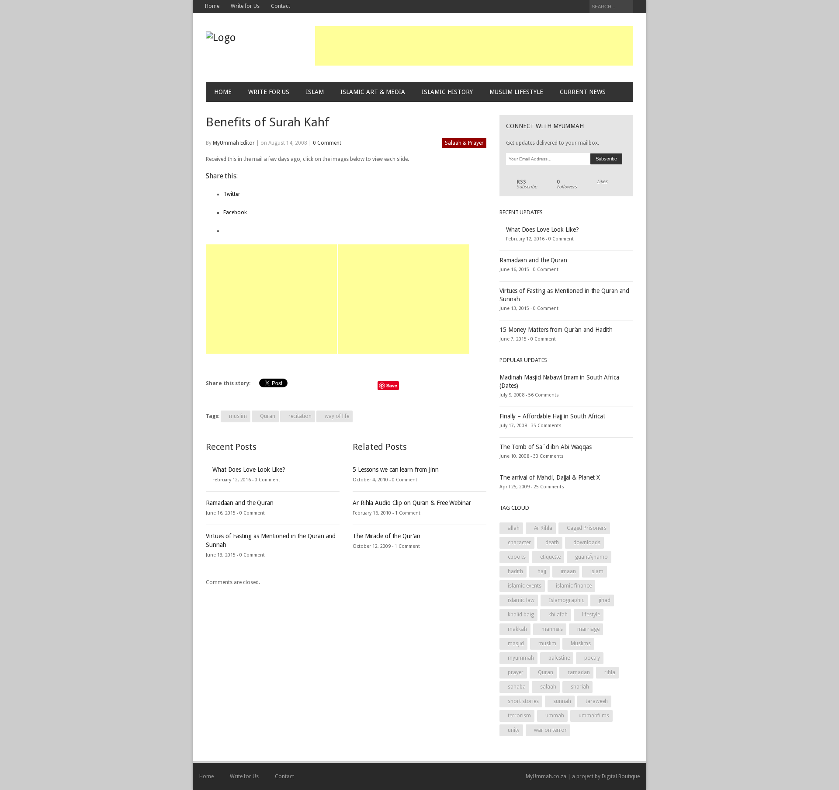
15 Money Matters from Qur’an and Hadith (556, 329)
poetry (592, 658)
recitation (300, 416)
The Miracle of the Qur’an (386, 535)
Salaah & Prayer (464, 143)
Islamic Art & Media (372, 91)
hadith (515, 571)
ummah (554, 716)
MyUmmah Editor (234, 143)
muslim (238, 416)
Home (212, 6)
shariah (580, 687)
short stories (523, 701)
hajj (541, 571)
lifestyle (591, 615)
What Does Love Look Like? (248, 469)
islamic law (521, 600)
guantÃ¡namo (591, 557)
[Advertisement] (474, 46)
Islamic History (447, 91)
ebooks (517, 557)
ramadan (579, 672)
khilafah (558, 615)
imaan (568, 571)
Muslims (581, 643)
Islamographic (566, 600)
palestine (559, 658)
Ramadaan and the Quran (240, 502)
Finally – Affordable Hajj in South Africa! (552, 416)
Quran (267, 416)
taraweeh (597, 701)
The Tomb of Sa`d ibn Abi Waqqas (545, 446)
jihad (604, 600)
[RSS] (581, 7)
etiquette (550, 557)
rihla (609, 672)
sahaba (517, 687)
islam (596, 571)
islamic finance (574, 586)
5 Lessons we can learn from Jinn (396, 469)
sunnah (562, 701)
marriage (588, 629)
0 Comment (327, 143)
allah (514, 528)
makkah (517, 629)
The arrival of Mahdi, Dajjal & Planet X (549, 477)
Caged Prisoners (587, 528)
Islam (315, 91)
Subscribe (527, 184)
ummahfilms (594, 716)
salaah (548, 687)
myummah (521, 658)
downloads (586, 542)
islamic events (524, 586)
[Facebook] (557, 7)
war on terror (550, 730)
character (519, 542)
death (552, 542)
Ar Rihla (543, 528)
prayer (516, 672)
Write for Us (245, 6)
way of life (337, 416)
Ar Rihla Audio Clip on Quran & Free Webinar (412, 502)
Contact (280, 6)
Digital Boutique (621, 776)
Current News (583, 91)
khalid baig (521, 615)
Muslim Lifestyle (516, 91)
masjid (516, 643)
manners (552, 629)
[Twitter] (569, 7)
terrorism (519, 716)
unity (514, 730)
